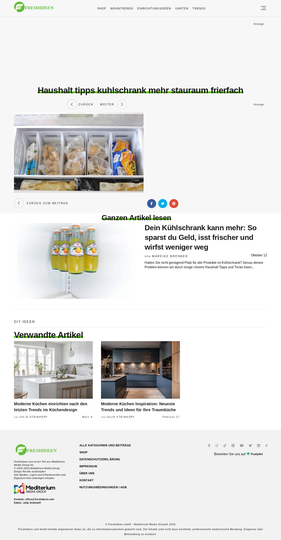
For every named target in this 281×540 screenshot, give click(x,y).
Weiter (108, 104)
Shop (101, 8)
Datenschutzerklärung (99, 459)
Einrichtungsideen (154, 8)
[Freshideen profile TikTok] (225, 445)
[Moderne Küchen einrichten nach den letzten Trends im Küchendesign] (53, 370)
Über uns (87, 473)
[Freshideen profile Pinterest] (233, 445)
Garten (181, 8)
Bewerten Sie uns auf (230, 454)
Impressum (88, 466)
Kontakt (86, 480)
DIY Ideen (24, 322)
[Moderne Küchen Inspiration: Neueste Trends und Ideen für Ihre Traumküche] (140, 370)
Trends (199, 8)
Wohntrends (121, 8)
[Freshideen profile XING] (267, 445)
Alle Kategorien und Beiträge (105, 445)
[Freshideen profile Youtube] (242, 445)
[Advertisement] (140, 51)
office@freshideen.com (39, 499)
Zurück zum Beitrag (46, 203)
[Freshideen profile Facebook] (209, 445)
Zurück (85, 104)
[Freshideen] (33, 9)
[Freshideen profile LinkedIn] (259, 445)
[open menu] (263, 8)
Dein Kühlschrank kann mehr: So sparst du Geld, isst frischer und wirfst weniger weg (201, 237)
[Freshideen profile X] (251, 445)
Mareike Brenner (170, 256)
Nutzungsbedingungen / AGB (103, 487)
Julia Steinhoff (33, 417)
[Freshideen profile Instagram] (217, 445)
